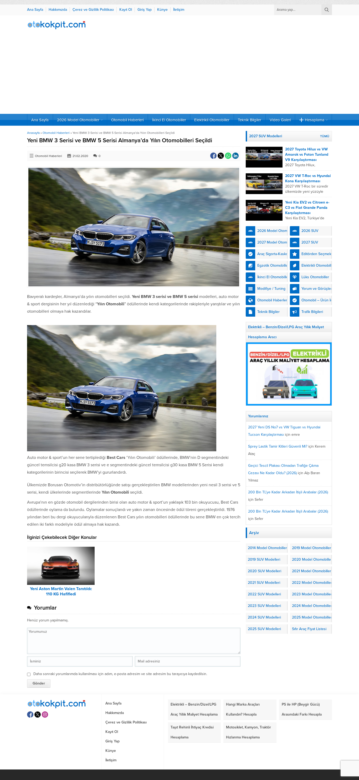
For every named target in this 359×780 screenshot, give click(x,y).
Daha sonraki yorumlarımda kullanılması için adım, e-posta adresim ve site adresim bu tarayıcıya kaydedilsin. (120, 674)
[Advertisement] (179, 74)
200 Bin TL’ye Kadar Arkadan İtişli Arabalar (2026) (288, 492)
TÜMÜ (324, 136)
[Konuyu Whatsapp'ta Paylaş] (228, 156)
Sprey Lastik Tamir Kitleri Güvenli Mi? (277, 446)
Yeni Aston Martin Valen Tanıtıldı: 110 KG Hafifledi (61, 591)
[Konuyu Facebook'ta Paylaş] (213, 156)
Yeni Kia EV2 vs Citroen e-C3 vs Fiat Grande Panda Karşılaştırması (307, 207)
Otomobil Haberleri (56, 133)
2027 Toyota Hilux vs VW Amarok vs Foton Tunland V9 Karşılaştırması (306, 154)
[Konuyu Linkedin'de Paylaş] (235, 156)
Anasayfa (33, 133)
